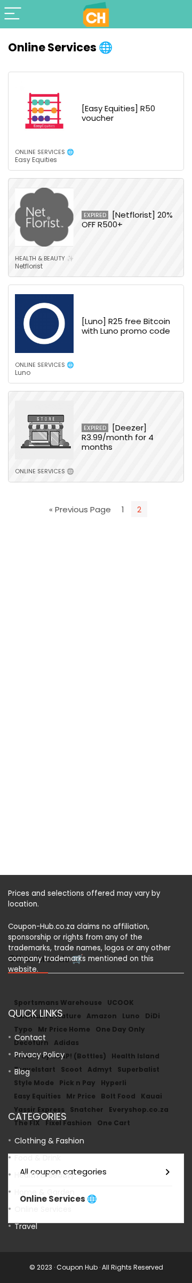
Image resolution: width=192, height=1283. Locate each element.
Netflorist (29, 266)
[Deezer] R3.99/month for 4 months (118, 437)
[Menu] (13, 14)
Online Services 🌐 (44, 152)
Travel (25, 1226)
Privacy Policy (39, 1054)
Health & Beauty (44, 1175)
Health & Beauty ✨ (44, 258)
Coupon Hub (77, 1267)
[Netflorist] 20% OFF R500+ (127, 219)
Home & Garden (44, 1192)
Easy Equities (36, 159)
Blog (22, 1071)
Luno (22, 372)
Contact (30, 1037)
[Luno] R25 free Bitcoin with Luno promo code (126, 326)
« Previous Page (80, 509)
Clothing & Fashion (49, 1140)
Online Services (42, 1209)
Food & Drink (37, 1158)
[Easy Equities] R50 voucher (118, 113)
